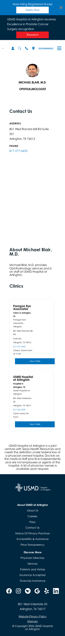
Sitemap (32, 621)
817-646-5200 (19, 410)
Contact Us (32, 527)
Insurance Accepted (33, 575)
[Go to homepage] (3, 48)
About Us (32, 510)
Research (32, 34)
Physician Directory (32, 557)
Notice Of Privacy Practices (32, 533)
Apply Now (32, 9)
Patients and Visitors (32, 569)
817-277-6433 (18, 150)
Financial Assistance (32, 580)
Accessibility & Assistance (32, 538)
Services (33, 563)
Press (32, 522)
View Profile (34, 361)
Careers (32, 516)
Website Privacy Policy (33, 616)
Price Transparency (46, 48)
